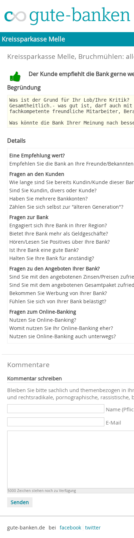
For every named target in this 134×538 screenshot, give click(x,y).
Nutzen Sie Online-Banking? (42, 319)
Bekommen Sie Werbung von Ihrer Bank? (58, 293)
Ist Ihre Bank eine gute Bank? (44, 250)
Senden (20, 502)
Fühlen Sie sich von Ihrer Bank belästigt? (57, 301)
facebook (70, 527)
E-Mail (113, 422)
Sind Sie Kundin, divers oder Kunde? (52, 190)
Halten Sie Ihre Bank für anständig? (51, 258)
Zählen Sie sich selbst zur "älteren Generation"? (66, 206)
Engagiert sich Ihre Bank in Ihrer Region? (58, 225)
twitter (93, 527)
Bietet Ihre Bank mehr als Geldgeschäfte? (58, 233)
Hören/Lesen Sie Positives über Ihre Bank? (59, 241)
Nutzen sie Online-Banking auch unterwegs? (62, 336)
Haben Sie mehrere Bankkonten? (48, 198)
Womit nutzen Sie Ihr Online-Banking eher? (61, 328)
